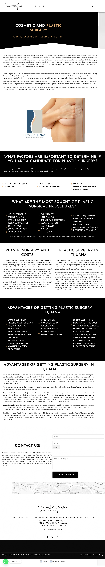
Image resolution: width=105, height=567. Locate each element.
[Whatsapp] (6, 561)
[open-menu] (92, 6)
